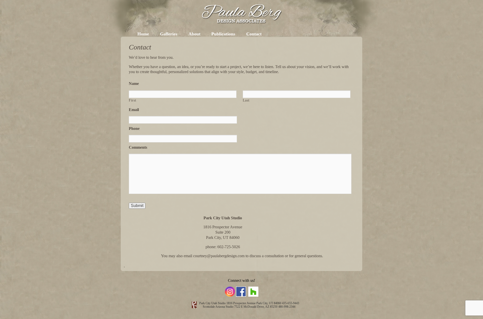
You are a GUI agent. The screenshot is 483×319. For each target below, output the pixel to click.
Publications (223, 34)
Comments (138, 147)
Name (134, 83)
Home (143, 34)
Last (246, 100)
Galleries (168, 34)
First (132, 100)
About (194, 34)
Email (134, 110)
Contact (254, 34)
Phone (134, 128)
